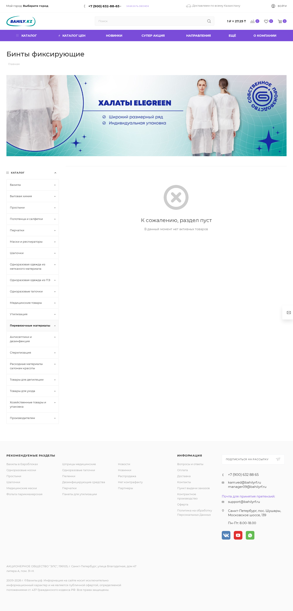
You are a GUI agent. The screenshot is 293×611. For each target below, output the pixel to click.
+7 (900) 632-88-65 (103, 6)
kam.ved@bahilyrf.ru (244, 482)
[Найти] (209, 21)
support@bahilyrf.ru (244, 502)
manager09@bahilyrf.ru (247, 487)
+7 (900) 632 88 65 (243, 474)
